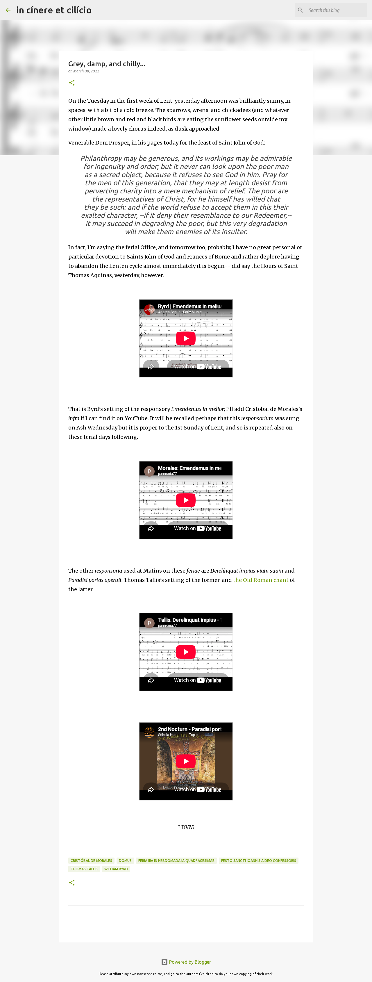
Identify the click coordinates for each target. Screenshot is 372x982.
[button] (71, 83)
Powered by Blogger (189, 962)
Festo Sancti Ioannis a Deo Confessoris (258, 860)
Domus (125, 860)
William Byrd (116, 869)
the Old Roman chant (261, 580)
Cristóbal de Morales (91, 860)
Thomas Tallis (84, 869)
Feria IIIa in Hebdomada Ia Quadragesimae (176, 860)
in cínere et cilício (54, 10)
